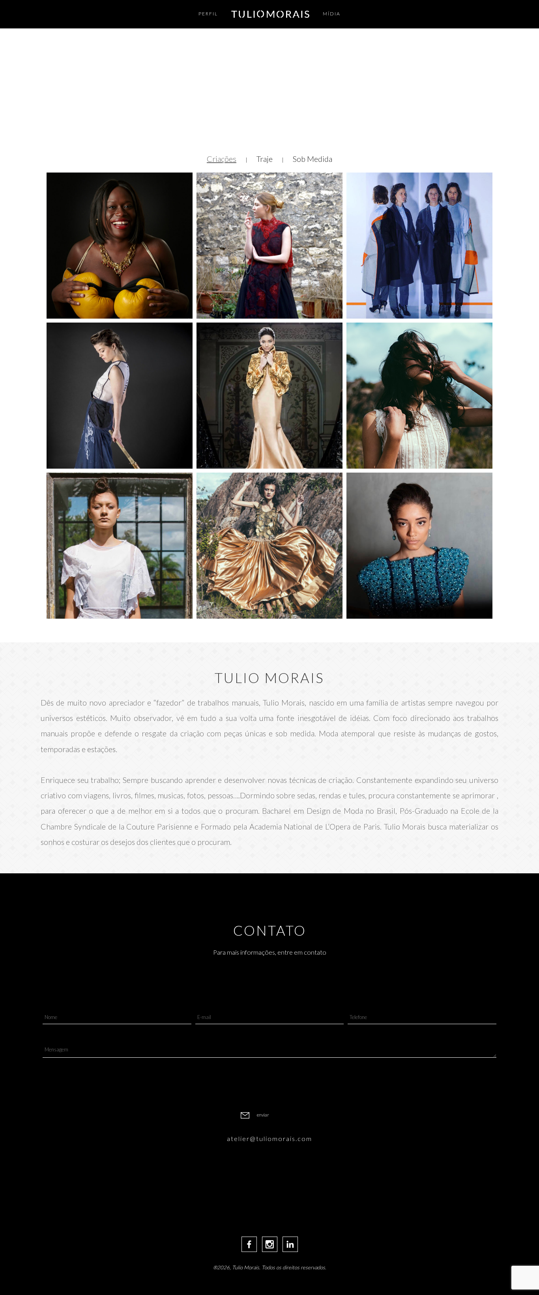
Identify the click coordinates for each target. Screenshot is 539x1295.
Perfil (208, 14)
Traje (264, 158)
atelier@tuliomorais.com (269, 1138)
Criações (221, 158)
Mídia (332, 14)
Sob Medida (312, 158)
